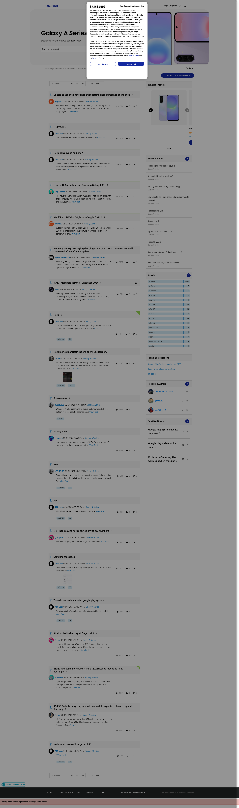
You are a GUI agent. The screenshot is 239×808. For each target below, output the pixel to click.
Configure (103, 64)
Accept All (131, 64)
